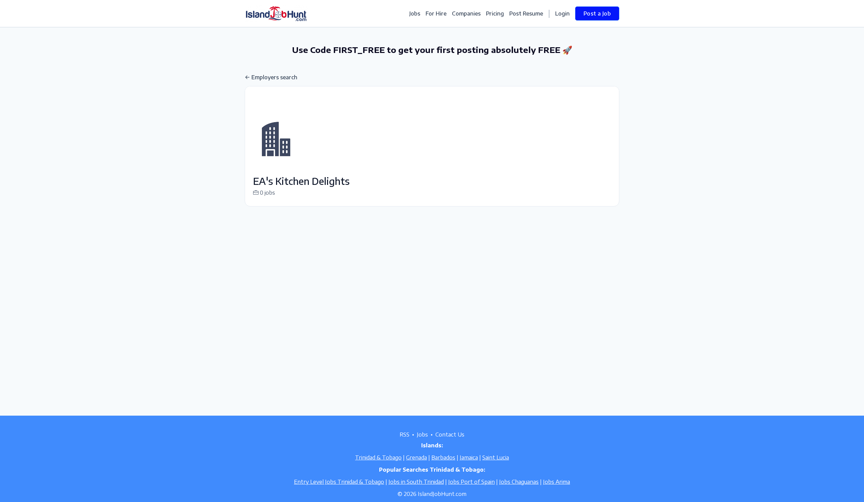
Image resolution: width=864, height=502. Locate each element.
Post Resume (526, 13)
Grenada (416, 457)
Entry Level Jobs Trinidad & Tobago (339, 481)
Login (562, 13)
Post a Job (597, 13)
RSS (404, 434)
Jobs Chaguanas (519, 481)
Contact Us (449, 434)
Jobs (414, 13)
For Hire (436, 13)
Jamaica (469, 457)
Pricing (495, 13)
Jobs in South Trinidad (416, 481)
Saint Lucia (495, 457)
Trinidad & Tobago (378, 457)
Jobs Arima (556, 481)
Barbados (443, 457)
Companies (466, 13)
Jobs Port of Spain (471, 481)
